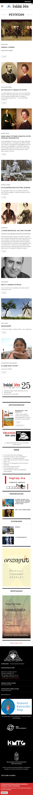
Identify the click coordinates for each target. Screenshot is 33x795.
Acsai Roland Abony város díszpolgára (13, 455)
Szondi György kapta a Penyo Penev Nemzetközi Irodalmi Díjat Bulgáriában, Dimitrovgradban (15, 469)
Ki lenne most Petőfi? (9, 366)
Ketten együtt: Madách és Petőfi (14, 90)
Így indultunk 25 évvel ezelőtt (11, 394)
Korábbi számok (19, 425)
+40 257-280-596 (15, 678)
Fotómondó (16, 521)
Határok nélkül (7, 392)
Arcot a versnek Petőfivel (11, 285)
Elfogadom (4, 792)
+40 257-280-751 (6, 678)
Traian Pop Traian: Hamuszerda (16, 635)
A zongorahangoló (21, 537)
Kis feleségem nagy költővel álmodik (15, 188)
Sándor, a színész (8, 47)
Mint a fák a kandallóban (22, 509)
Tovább (3, 56)
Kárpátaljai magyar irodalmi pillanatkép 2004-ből (16, 391)
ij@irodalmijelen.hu (6, 694)
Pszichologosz (16, 494)
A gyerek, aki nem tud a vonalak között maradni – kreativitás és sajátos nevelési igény (22, 501)
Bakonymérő (6, 326)
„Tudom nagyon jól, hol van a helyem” (16, 230)
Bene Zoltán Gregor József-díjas (11, 466)
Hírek (16, 450)
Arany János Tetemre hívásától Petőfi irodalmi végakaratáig (16, 137)
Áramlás (17, 527)
